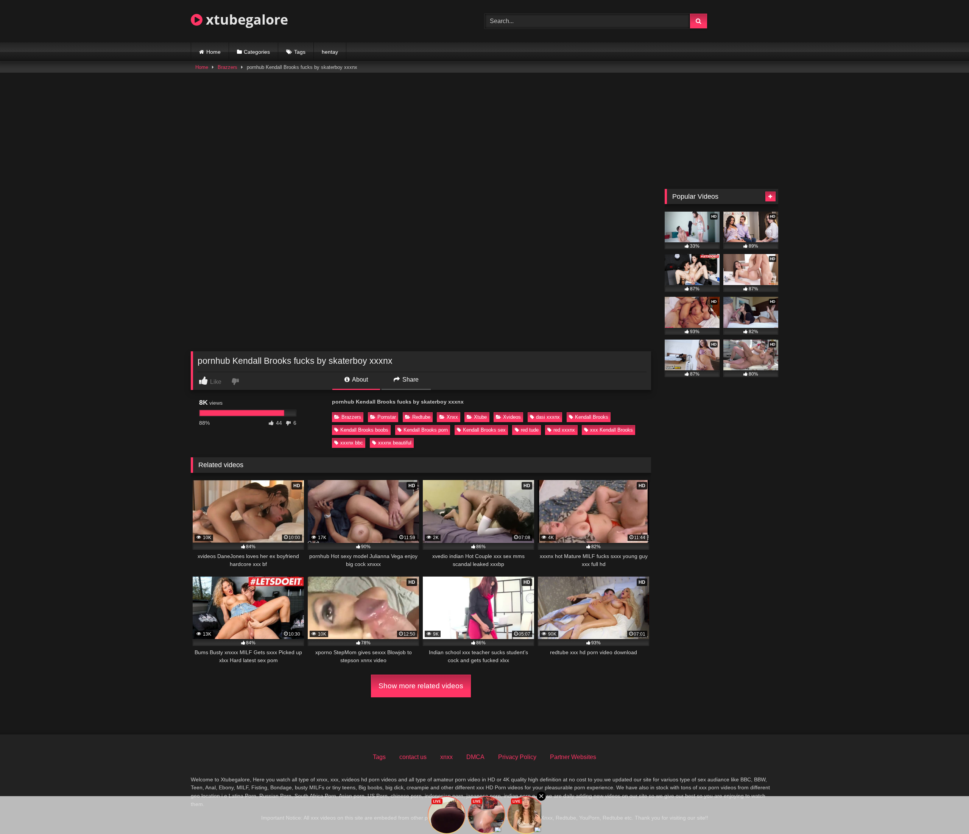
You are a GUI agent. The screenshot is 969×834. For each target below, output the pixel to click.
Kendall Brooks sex (484, 430)
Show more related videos (421, 686)
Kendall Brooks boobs (364, 430)
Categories (257, 52)
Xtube (480, 417)
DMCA (475, 757)
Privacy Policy (517, 757)
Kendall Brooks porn (425, 430)
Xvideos (512, 417)
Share (410, 379)
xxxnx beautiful (394, 443)
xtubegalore (245, 19)
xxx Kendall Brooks (611, 430)
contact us (413, 757)
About (359, 379)
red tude (530, 430)
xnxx (446, 757)
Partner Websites (573, 757)
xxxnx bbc (351, 443)
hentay (330, 52)
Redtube (421, 417)
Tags (299, 52)
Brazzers (227, 67)
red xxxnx (564, 430)
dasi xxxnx (548, 417)
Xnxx (452, 417)
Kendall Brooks (591, 417)
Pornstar (386, 417)
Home (213, 52)
